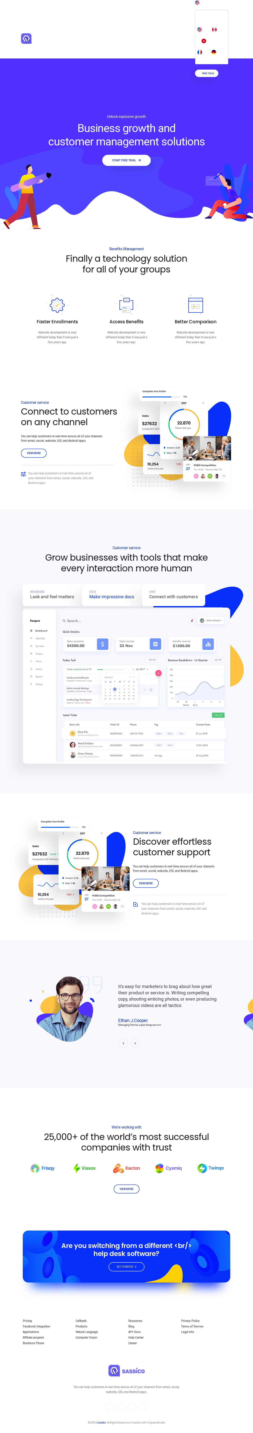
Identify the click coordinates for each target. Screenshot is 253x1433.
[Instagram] (143, 1407)
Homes (90, 9)
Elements (157, 9)
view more (34, 453)
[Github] (132, 1407)
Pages (137, 9)
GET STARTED (125, 1266)
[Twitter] (110, 1407)
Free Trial (208, 73)
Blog (108, 9)
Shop (119, 9)
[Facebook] (121, 1407)
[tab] (52, 595)
